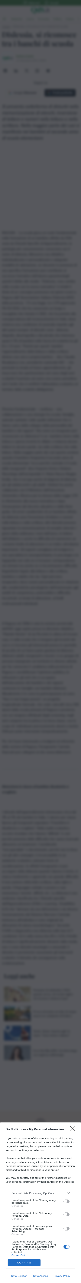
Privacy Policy (62, 1275)
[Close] (73, 1129)
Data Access (40, 1275)
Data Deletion (19, 1275)
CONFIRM (24, 1262)
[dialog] (40, 1202)
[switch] (66, 1201)
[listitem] (40, 1193)
